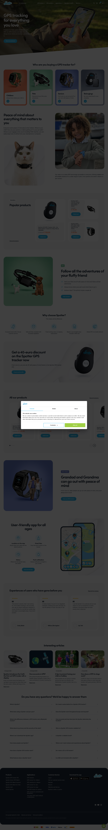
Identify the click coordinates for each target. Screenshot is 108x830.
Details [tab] (54, 408)
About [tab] (76, 408)
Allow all (75, 425)
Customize (53, 425)
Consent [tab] (32, 408)
